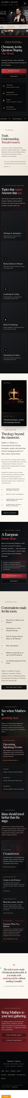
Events (19, 1071)
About (7, 1071)
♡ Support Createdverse (14, 1040)
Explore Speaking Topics (14, 575)
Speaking (13, 1071)
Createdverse (11, 1074)
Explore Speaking (14, 70)
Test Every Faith (21, 1074)
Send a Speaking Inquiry (14, 1035)
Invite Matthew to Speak (14, 687)
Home (2, 1071)
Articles (3, 1074)
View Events (14, 76)
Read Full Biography (10, 512)
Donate (3, 1078)
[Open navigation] (25, 3)
